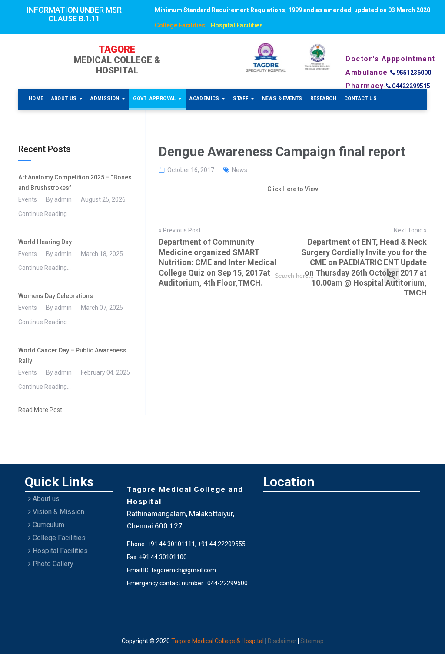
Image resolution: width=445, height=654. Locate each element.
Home (36, 98)
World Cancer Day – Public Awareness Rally (72, 355)
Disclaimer (283, 640)
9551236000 (413, 72)
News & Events (282, 98)
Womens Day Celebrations (55, 295)
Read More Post (40, 409)
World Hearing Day (45, 242)
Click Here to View (292, 189)
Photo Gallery (52, 564)
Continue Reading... (44, 213)
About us (45, 499)
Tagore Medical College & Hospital (218, 640)
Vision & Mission (57, 512)
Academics (205, 98)
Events (27, 199)
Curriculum (47, 525)
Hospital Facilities (237, 25)
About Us (65, 98)
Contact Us (360, 98)
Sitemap (312, 640)
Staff (241, 98)
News (239, 169)
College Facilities (180, 25)
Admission (105, 98)
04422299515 (410, 86)
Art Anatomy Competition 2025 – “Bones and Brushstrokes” (75, 182)
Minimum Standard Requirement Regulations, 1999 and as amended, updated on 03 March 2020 (292, 10)
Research (323, 98)
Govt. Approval (155, 98)
